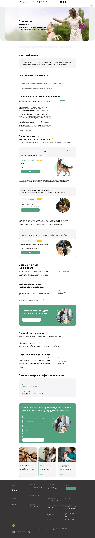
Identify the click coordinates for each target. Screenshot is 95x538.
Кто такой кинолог (24, 46)
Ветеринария (14, 505)
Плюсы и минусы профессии (65, 47)
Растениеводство (15, 503)
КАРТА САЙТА (50, 507)
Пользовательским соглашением (28, 434)
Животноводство (15, 504)
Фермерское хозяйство (33, 503)
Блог (46, 1)
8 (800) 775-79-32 (55, 2)
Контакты (40, 2)
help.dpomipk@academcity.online (35, 490)
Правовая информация (69, 505)
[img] (28, 454)
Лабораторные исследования (34, 500)
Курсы (33, 1)
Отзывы (48, 515)
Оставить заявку (33, 439)
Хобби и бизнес (14, 508)
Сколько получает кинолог (51, 46)
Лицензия (66, 500)
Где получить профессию (37, 47)
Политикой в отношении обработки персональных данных (34, 436)
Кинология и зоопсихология (16, 500)
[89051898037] (61, 2)
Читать (21, 473)
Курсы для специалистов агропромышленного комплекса (34, 505)
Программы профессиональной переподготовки (55, 500)
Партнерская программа (51, 514)
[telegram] (63, 2)
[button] (72, 2)
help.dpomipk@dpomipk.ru (34, 495)
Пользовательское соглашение (70, 506)
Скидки (48, 516)
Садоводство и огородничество (34, 506)
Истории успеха (49, 519)
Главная (20, 5)
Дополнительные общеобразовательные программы (56, 505)
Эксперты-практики (40, 1)
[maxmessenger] (65, 2)
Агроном (30, 507)
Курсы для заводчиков (15, 506)
